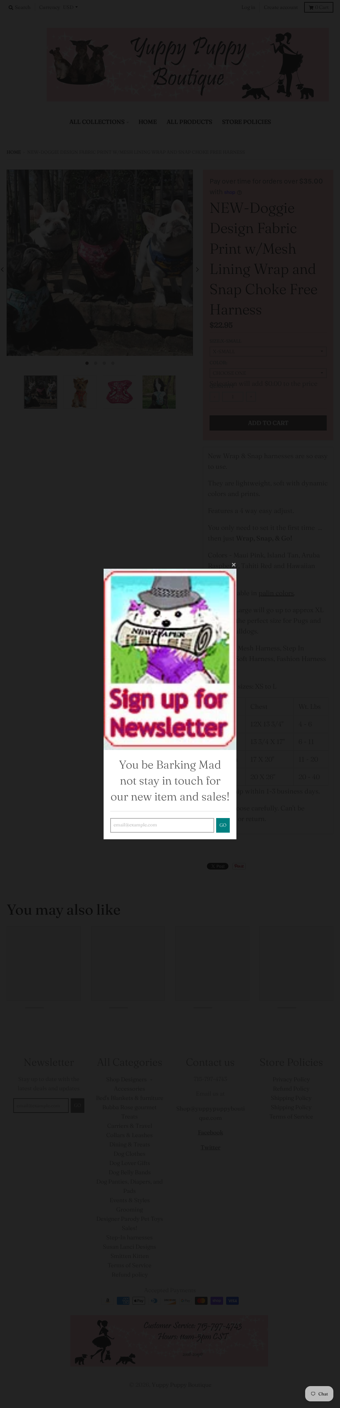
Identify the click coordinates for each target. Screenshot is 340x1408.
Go (222, 825)
